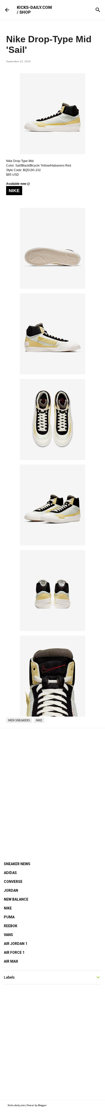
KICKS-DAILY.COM (34, 7)
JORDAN (11, 890)
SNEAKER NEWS (17, 864)
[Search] (98, 10)
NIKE (8, 908)
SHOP (25, 12)
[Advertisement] (52, 788)
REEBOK (10, 926)
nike (39, 720)
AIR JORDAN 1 (15, 944)
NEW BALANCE (16, 899)
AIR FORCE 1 (14, 952)
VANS (8, 935)
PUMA (9, 917)
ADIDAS (10, 873)
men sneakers (19, 720)
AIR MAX (11, 961)
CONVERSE (13, 882)
